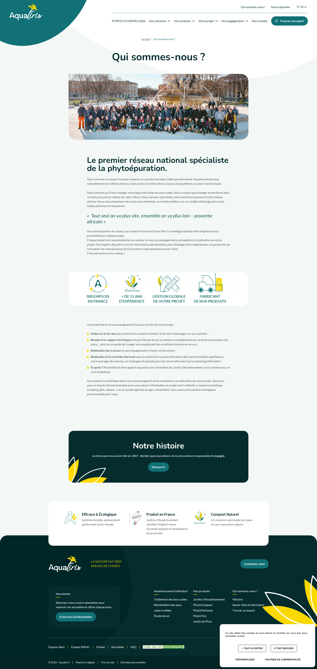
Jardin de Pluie (202, 621)
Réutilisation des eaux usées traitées (168, 607)
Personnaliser (245, 659)
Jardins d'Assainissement (209, 599)
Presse (100, 647)
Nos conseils (259, 21)
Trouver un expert (243, 610)
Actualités (117, 647)
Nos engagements (232, 21)
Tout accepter (253, 648)
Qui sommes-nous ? (253, 7)
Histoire (237, 599)
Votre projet (206, 21)
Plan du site (107, 662)
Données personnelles (133, 662)
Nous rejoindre (280, 7)
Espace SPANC (80, 647)
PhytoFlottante (203, 610)
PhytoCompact (202, 605)
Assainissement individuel (170, 591)
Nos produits (182, 21)
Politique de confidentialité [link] (282, 659)
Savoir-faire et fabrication (248, 605)
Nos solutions (157, 21)
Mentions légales (85, 662)
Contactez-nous (254, 564)
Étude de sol (161, 616)
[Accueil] (26, 6)
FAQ (133, 647)
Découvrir (158, 467)
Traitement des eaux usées (170, 599)
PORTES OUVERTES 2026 (128, 21)
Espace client (56, 647)
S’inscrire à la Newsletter (75, 616)
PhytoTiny (199, 616)
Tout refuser (285, 648)
